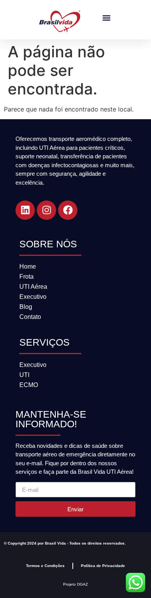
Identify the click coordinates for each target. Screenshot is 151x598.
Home (27, 266)
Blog (25, 306)
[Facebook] (67, 210)
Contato (30, 317)
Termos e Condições (45, 566)
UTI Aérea (33, 286)
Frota (26, 276)
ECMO (28, 385)
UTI (24, 375)
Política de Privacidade (103, 566)
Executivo (32, 296)
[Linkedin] (25, 210)
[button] (106, 18)
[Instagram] (46, 210)
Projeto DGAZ (75, 584)
